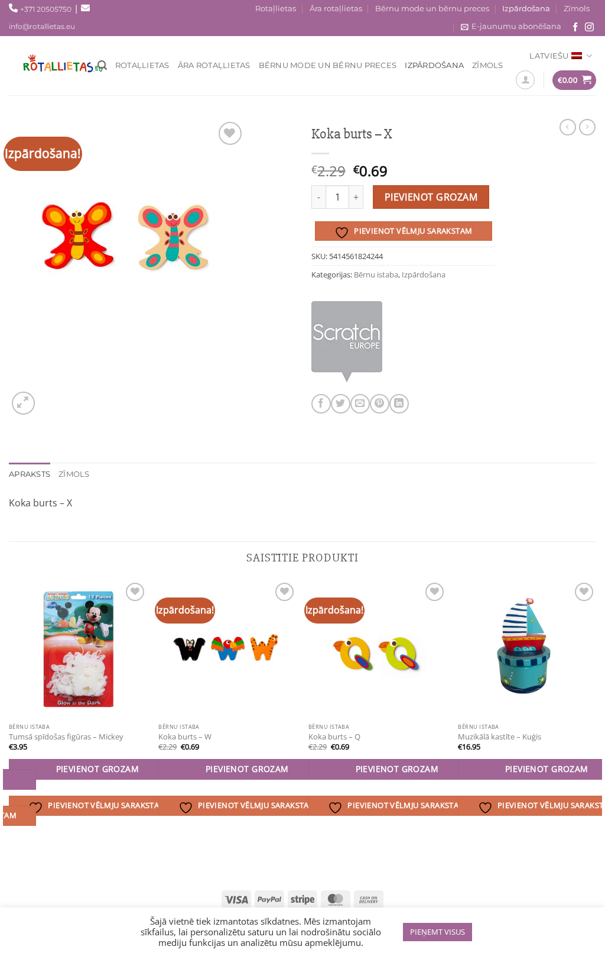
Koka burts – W (185, 737)
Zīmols (577, 8)
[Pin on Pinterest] (379, 404)
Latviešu (548, 55)
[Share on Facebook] (321, 404)
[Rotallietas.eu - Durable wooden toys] (59, 66)
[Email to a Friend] (360, 404)
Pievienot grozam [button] (97, 768)
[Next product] (568, 127)
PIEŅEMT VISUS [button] (437, 931)
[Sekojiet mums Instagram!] (589, 27)
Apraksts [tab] (29, 474)
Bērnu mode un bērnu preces (432, 8)
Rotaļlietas (275, 8)
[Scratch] (346, 341)
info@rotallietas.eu (42, 26)
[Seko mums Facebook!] (575, 27)
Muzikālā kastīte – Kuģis (499, 737)
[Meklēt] (102, 65)
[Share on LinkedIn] (399, 404)
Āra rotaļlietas (336, 8)
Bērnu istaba (376, 274)
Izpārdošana (526, 8)
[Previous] (9, 728)
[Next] (595, 728)
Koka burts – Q (334, 737)
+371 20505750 (45, 9)
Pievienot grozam (431, 197)
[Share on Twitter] (340, 404)
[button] (23, 403)
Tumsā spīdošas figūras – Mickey (66, 737)
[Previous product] (587, 127)
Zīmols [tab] (74, 474)
